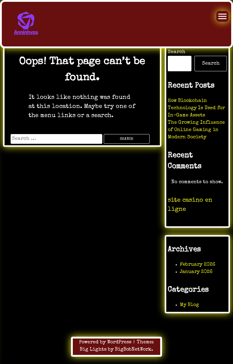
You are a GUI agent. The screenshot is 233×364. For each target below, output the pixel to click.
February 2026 (197, 264)
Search (176, 52)
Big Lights (93, 349)
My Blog (189, 305)
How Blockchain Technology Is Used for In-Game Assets (196, 108)
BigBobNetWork (133, 349)
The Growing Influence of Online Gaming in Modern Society (196, 130)
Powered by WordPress (106, 342)
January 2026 (196, 272)
